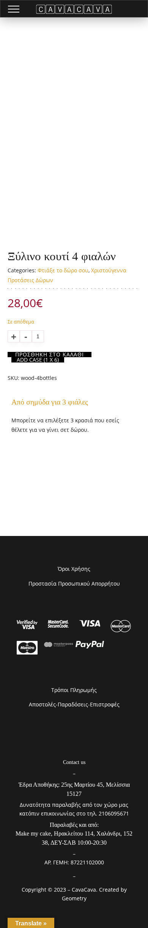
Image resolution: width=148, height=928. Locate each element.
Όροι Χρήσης (74, 568)
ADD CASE (38, 359)
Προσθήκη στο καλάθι (49, 354)
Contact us (74, 762)
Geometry (74, 898)
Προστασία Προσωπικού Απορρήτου (74, 583)
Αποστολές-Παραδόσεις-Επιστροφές (74, 704)
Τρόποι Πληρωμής (74, 690)
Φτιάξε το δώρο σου (63, 270)
